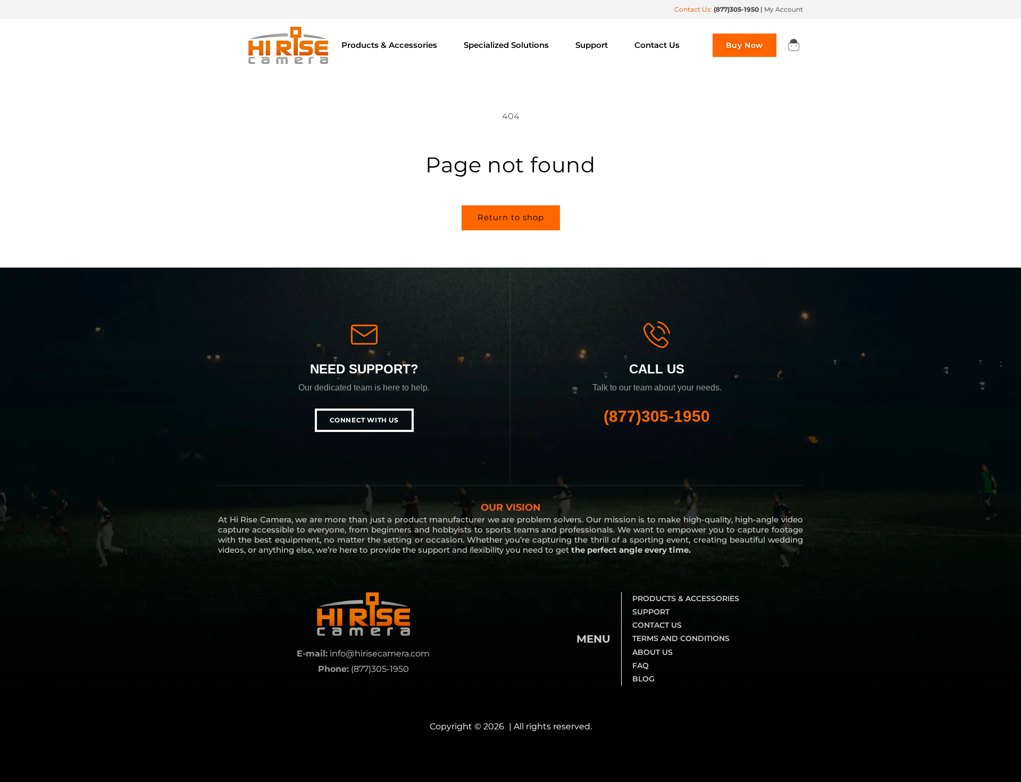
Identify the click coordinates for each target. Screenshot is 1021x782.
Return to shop (511, 217)
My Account (783, 9)
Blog (643, 679)
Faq (640, 665)
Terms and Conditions (681, 638)
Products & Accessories (685, 598)
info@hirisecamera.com (380, 653)
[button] (793, 45)
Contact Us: (716, 9)
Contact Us (657, 625)
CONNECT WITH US (364, 420)
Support (650, 612)
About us (652, 652)
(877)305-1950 (657, 416)
